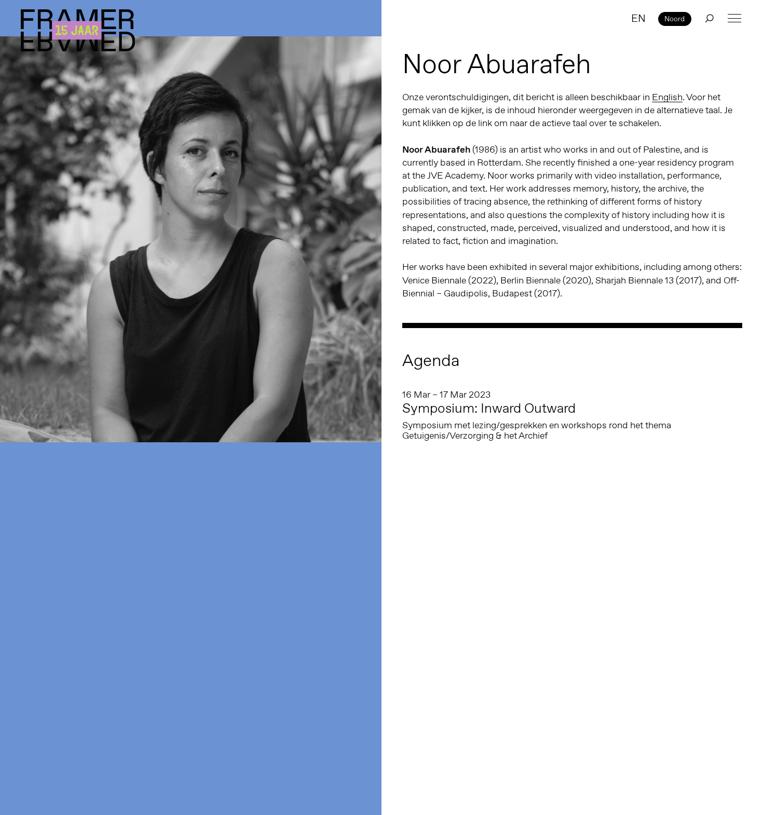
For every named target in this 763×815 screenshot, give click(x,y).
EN (638, 18)
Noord (674, 18)
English (667, 97)
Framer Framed (78, 30)
